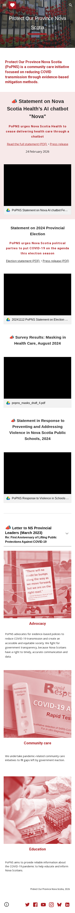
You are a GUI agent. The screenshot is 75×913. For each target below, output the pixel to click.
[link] (37, 189)
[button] (4, 5)
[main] (37, 24)
